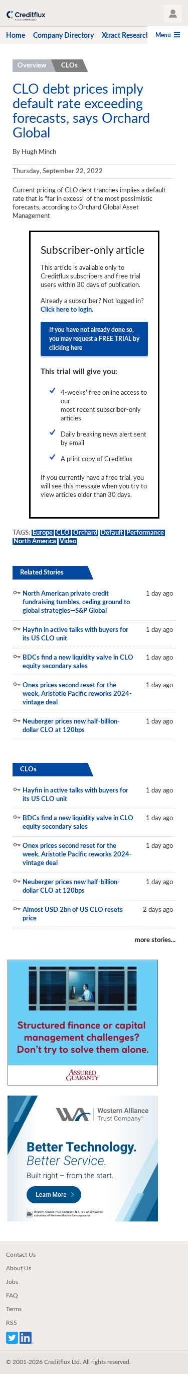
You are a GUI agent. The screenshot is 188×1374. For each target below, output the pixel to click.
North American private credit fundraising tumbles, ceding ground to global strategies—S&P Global (76, 602)
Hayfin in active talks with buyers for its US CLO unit (75, 634)
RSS (11, 1323)
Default (112, 533)
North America (35, 541)
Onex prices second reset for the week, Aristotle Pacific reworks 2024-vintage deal (77, 694)
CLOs (69, 65)
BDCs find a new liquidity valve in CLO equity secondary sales (78, 662)
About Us (18, 1268)
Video (68, 541)
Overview (32, 65)
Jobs (12, 1282)
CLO (63, 533)
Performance (145, 533)
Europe (43, 533)
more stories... (155, 940)
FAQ (12, 1295)
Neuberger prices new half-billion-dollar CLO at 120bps (71, 726)
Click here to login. (67, 310)
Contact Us (21, 1255)
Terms (14, 1309)
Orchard (85, 533)
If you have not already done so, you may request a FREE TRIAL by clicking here (94, 339)
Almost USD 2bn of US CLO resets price (73, 914)
